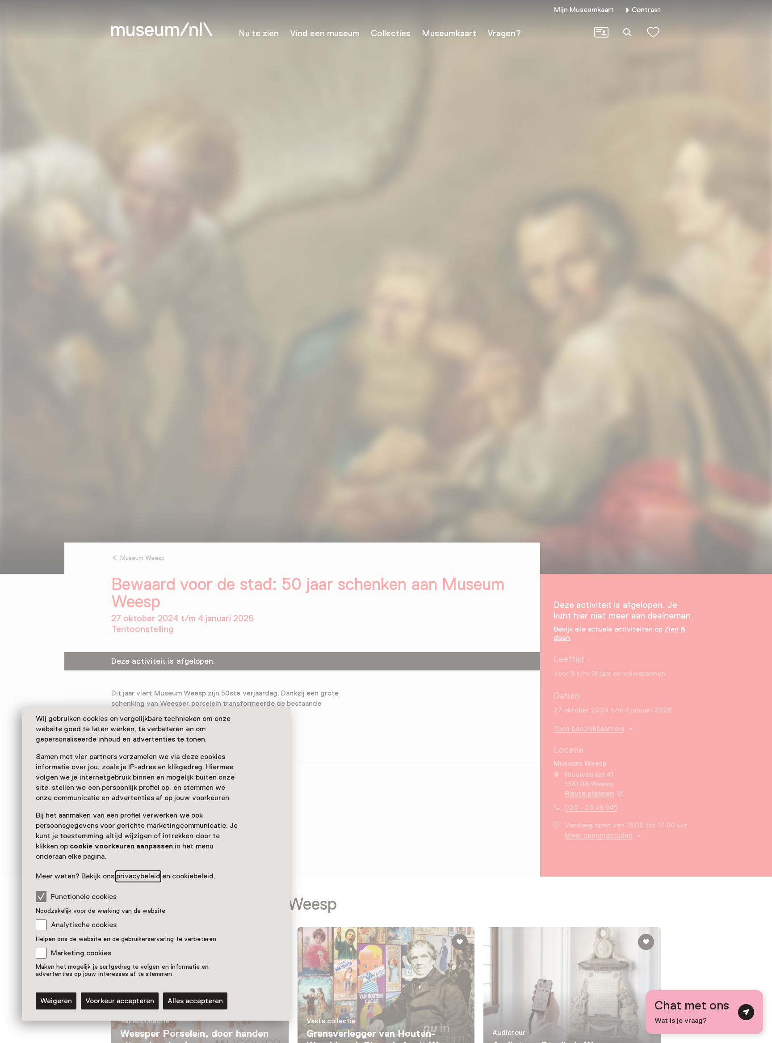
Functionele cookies (84, 897)
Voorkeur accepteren (119, 1001)
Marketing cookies (81, 953)
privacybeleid (138, 876)
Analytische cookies (84, 925)
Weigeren (56, 1001)
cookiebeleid (193, 876)
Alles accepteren (195, 1001)
